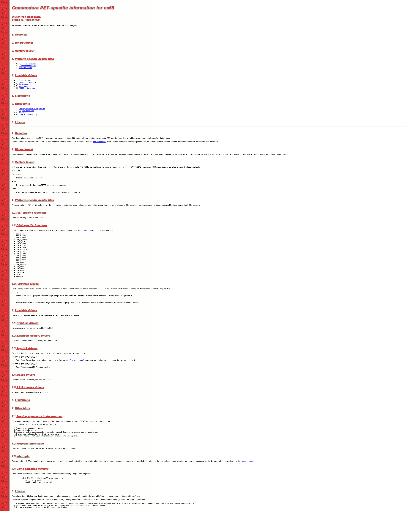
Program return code (26, 111)
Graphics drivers (25, 80)
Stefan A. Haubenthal (26, 19)
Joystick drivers (24, 84)
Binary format (24, 42)
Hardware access (25, 68)
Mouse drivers (24, 86)
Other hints (22, 103)
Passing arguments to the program (32, 109)
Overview (21, 34)
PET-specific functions (27, 64)
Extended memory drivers (28, 82)
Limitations (22, 95)
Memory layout (24, 50)
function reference (99, 142)
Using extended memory (28, 114)
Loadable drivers (26, 75)
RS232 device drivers (27, 88)
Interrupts (22, 113)
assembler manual (248, 461)
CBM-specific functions (27, 66)
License (20, 122)
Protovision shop (76, 360)
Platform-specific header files (34, 58)
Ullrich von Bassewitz (26, 16)
